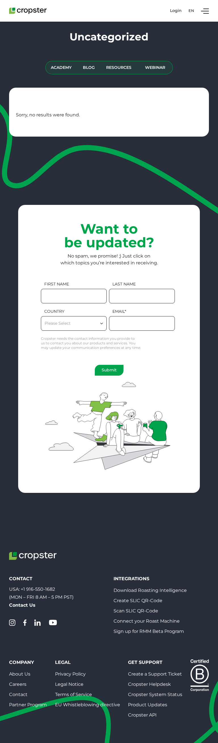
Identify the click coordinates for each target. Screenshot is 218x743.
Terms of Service (73, 694)
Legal (63, 662)
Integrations (131, 578)
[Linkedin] (37, 622)
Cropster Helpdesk (149, 684)
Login (176, 10)
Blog (89, 67)
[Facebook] (24, 622)
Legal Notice (69, 684)
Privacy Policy (70, 674)
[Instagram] (12, 622)
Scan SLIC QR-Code (136, 611)
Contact (18, 694)
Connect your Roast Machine (147, 621)
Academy (61, 67)
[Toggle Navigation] (205, 11)
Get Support (145, 662)
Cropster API (142, 715)
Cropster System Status (155, 694)
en (191, 10)
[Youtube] (53, 622)
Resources (118, 67)
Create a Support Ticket (155, 674)
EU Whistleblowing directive (87, 704)
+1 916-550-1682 (38, 589)
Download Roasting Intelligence (150, 590)
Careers (17, 684)
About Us (19, 674)
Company (21, 662)
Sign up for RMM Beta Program (149, 631)
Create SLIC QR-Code (138, 600)
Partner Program (28, 704)
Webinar (155, 67)
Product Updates (147, 704)
